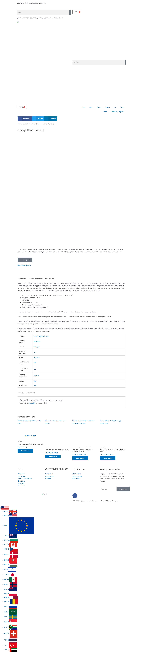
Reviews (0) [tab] (49, 279)
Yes (35, 385)
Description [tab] (22, 279)
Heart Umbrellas (33, 124)
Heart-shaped (39, 336)
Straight (36, 357)
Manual (36, 376)
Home (19, 124)
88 (35, 363)
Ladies (91, 107)
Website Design (111, 501)
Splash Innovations (98, 501)
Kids (83, 107)
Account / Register (117, 112)
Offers (105, 112)
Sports (107, 107)
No (35, 381)
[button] (25, 118)
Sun (115, 107)
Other (122, 107)
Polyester (37, 341)
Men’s (99, 107)
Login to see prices (24, 265)
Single (46, 336)
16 (35, 369)
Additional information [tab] (35, 279)
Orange (36, 347)
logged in (32, 403)
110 (35, 352)
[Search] (70, 12)
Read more (25, 451)
